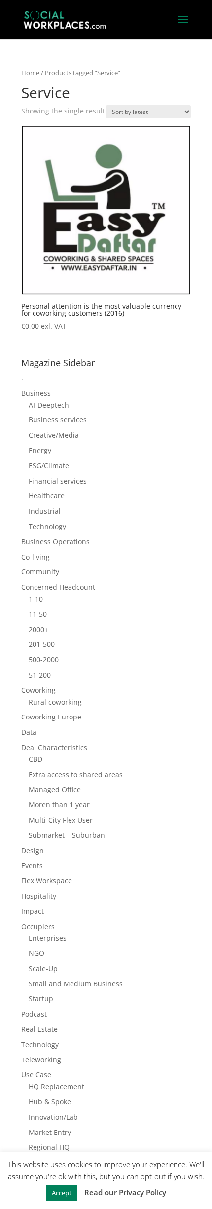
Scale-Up (43, 968)
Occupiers (38, 926)
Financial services (58, 481)
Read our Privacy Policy (125, 1192)
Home (30, 72)
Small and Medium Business (76, 983)
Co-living (35, 557)
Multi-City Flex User (61, 820)
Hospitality (38, 896)
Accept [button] (61, 1192)
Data (28, 732)
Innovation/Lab (53, 1117)
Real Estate (39, 1029)
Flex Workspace (46, 880)
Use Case (36, 1074)
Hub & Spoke (50, 1101)
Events (32, 865)
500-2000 (44, 659)
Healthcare (47, 495)
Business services (58, 419)
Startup (41, 998)
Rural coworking (55, 702)
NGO (36, 953)
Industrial (45, 511)
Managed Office (55, 789)
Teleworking (41, 1059)
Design (32, 850)
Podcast (34, 1014)
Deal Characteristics (54, 747)
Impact (32, 911)
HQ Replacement (56, 1086)
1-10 (36, 599)
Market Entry (50, 1132)
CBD (35, 759)
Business (36, 393)
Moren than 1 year (59, 804)
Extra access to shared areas (76, 774)
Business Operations (55, 541)
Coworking (38, 690)
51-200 (40, 675)
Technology (47, 526)
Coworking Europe (51, 716)
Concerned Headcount (58, 587)
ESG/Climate (49, 465)
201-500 (42, 644)
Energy (40, 450)
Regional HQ (49, 1147)
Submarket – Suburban (67, 835)
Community (40, 571)
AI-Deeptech (49, 405)
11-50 (38, 614)
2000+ (38, 629)
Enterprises (48, 938)
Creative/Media (54, 435)
